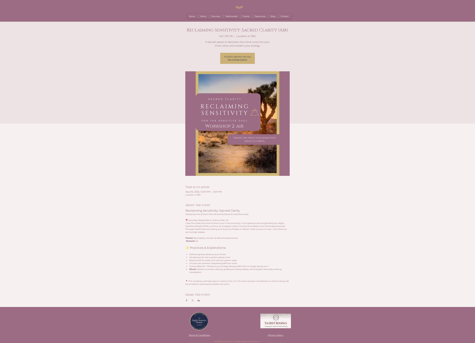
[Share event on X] (192, 300)
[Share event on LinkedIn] (199, 300)
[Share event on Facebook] (186, 300)
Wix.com (256, 341)
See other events (237, 59)
